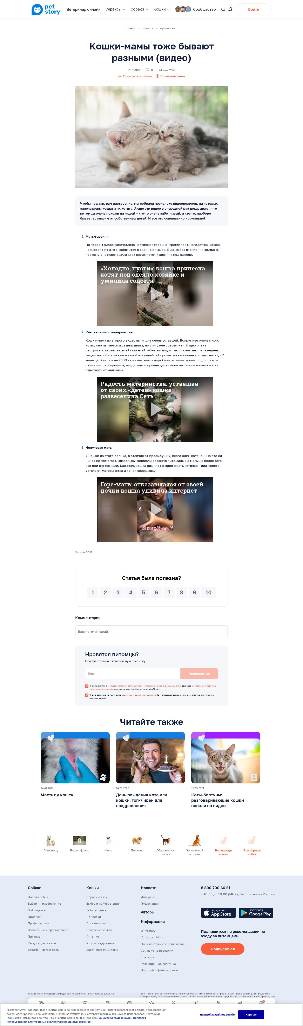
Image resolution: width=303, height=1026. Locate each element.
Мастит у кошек (57, 794)
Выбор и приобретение (44, 903)
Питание (34, 936)
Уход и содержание (42, 943)
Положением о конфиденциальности (162, 685)
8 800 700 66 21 (215, 887)
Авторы (147, 912)
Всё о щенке (37, 910)
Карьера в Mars (152, 937)
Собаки (34, 887)
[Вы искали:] (223, 9)
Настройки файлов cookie (217, 1014)
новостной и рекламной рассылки (139, 695)
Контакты (148, 957)
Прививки (35, 916)
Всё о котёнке (96, 910)
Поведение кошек (99, 930)
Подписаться (223, 949)
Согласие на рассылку (157, 950)
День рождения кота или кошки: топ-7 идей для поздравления (141, 800)
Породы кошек (96, 897)
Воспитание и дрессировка (47, 930)
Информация (153, 921)
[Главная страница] (46, 14)
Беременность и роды (43, 949)
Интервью (148, 897)
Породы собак (38, 897)
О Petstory (148, 930)
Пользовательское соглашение (163, 944)
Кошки (92, 887)
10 (209, 592)
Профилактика (38, 923)
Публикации (150, 903)
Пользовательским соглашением (125, 685)
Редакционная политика (158, 963)
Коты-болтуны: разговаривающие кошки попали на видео (217, 800)
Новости (148, 887)
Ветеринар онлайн (84, 9)
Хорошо (251, 1014)
